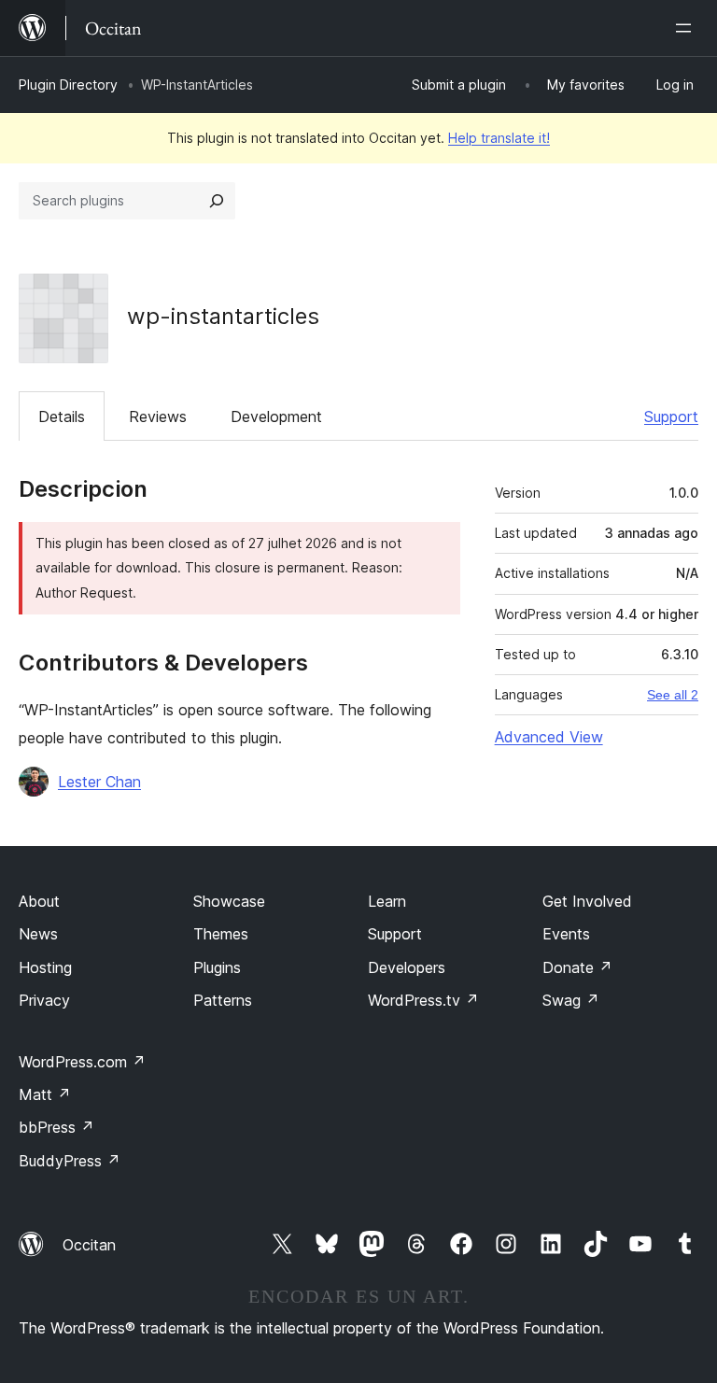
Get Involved (587, 901)
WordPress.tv (423, 1000)
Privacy (44, 1000)
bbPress (56, 1127)
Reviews (158, 416)
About (39, 901)
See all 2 (672, 694)
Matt (45, 1094)
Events (566, 933)
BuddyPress (69, 1160)
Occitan (89, 1244)
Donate (577, 967)
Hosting (45, 967)
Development (276, 416)
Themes (220, 933)
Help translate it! (499, 138)
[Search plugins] (216, 200)
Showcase (229, 901)
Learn (387, 901)
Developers (406, 967)
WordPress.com (82, 1061)
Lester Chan (99, 781)
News (38, 933)
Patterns (222, 1000)
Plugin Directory (68, 84)
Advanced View (549, 736)
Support (671, 416)
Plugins (217, 967)
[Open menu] (687, 28)
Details (61, 416)
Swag (570, 1000)
